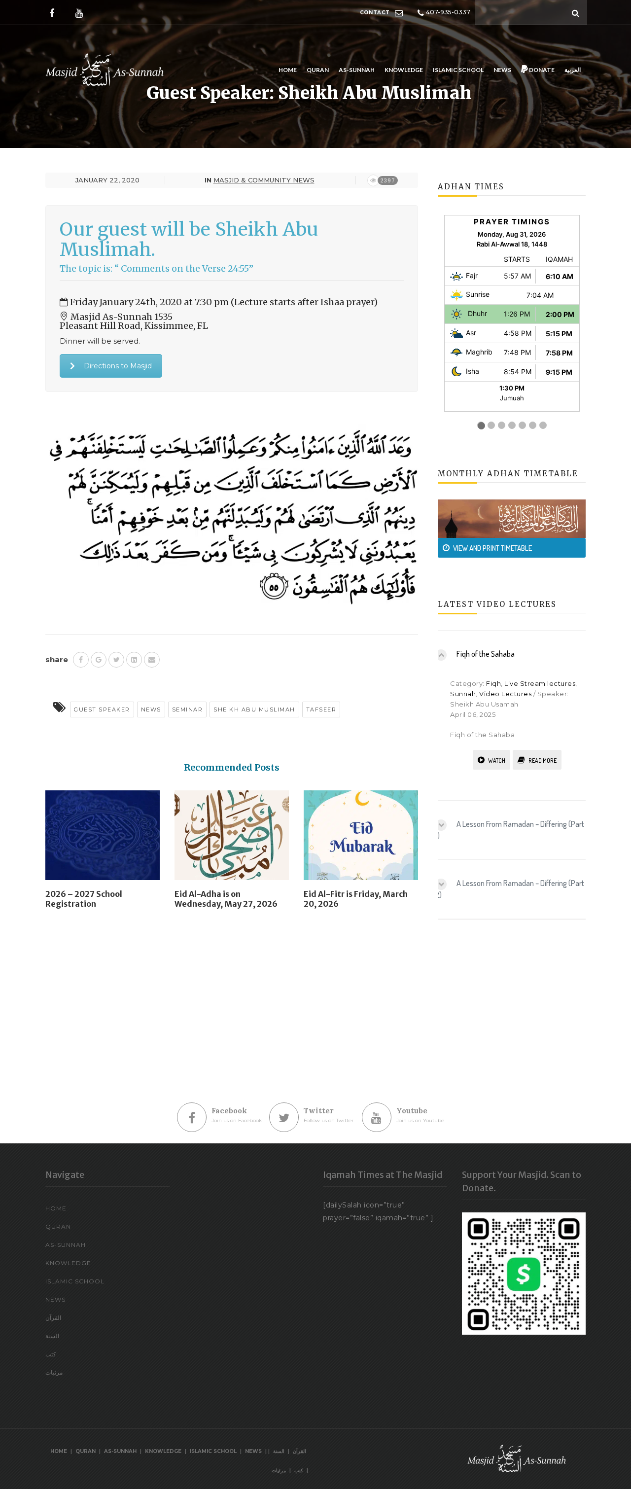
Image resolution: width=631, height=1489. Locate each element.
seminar (187, 709)
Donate (541, 69)
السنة (52, 1336)
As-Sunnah (357, 69)
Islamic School (458, 69)
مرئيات (54, 1372)
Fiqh (493, 683)
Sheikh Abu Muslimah (254, 709)
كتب (50, 1354)
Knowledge (404, 69)
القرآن (53, 1317)
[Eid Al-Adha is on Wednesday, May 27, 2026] (232, 839)
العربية (572, 69)
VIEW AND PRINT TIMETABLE (492, 548)
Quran (318, 69)
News (502, 69)
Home (288, 69)
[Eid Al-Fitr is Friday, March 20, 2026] (361, 839)
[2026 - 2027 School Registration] (102, 839)
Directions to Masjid (118, 365)
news (151, 709)
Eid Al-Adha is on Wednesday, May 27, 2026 (226, 899)
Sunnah (463, 694)
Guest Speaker (102, 709)
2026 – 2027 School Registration (83, 899)
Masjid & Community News (264, 180)
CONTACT (375, 12)
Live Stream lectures (539, 683)
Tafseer (321, 709)
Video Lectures (505, 694)
